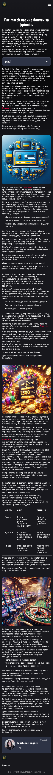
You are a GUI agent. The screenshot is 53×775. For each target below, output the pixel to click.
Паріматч (6, 108)
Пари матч (7, 440)
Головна (6, 765)
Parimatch (44, 326)
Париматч (27, 187)
